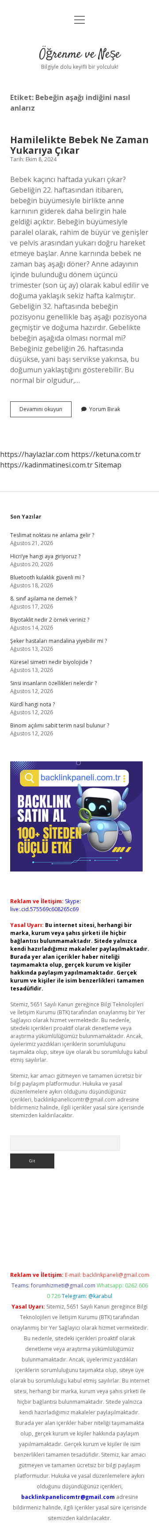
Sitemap (108, 465)
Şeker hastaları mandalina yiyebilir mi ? (58, 641)
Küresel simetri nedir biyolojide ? (51, 662)
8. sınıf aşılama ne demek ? (43, 598)
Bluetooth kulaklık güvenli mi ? (47, 577)
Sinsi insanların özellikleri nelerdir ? (53, 683)
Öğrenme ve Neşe (79, 54)
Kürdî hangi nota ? (32, 704)
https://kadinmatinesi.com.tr (46, 465)
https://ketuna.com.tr (106, 454)
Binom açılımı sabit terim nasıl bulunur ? (59, 725)
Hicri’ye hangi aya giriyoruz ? (45, 556)
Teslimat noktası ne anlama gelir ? (52, 535)
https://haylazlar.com (34, 454)
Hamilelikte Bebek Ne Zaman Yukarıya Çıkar (79, 145)
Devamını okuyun (45, 411)
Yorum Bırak (104, 409)
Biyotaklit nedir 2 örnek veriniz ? (49, 619)
